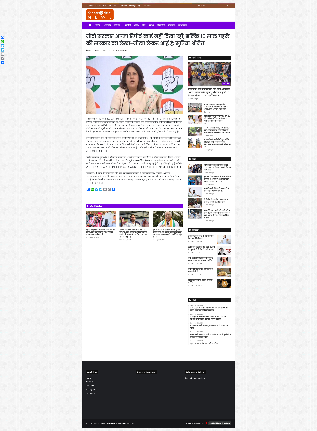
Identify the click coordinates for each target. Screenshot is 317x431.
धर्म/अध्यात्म (182, 25)
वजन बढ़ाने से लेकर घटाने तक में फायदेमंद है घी (200, 270)
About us (112, 5)
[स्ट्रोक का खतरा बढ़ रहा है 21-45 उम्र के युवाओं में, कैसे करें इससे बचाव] (224, 250)
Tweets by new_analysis (195, 378)
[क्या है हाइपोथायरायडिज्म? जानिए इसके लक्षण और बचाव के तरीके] (224, 261)
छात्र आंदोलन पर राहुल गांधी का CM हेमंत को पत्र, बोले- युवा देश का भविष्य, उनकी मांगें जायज (217, 118)
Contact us (147, 5)
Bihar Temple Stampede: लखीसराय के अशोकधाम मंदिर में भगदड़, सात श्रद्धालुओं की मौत (215, 106)
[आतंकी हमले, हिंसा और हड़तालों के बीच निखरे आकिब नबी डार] (195, 192)
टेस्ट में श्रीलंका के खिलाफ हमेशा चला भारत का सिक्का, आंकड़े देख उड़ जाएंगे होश (217, 167)
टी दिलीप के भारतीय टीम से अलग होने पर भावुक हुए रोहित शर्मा (216, 200)
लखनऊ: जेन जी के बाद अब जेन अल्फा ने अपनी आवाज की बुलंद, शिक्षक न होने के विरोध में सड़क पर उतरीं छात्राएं (209, 92)
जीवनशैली (161, 25)
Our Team (123, 5)
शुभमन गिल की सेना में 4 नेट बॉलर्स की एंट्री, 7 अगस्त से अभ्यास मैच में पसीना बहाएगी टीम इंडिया (217, 179)
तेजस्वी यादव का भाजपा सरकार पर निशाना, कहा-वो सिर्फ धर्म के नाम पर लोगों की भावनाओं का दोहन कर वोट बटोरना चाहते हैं (133, 233)
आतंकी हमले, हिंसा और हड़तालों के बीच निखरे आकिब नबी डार (216, 189)
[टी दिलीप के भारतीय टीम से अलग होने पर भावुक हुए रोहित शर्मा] (195, 203)
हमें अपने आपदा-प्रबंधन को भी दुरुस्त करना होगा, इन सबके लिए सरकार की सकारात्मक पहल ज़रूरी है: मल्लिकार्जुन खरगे (167, 233)
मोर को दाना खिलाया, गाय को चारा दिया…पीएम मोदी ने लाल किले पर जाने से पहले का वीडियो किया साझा (217, 130)
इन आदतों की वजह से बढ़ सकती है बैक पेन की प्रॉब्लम (200, 237)
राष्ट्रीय (98, 25)
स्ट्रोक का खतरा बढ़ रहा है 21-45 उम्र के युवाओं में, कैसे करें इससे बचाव (201, 248)
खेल (143, 25)
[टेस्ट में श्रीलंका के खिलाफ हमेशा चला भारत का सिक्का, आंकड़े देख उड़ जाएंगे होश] (195, 168)
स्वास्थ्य (151, 25)
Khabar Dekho (93, 50)
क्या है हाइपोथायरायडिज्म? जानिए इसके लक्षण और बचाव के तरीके (200, 259)
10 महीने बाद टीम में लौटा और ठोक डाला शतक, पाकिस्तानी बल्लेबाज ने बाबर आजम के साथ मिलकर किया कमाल (217, 214)
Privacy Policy (134, 5)
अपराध (136, 25)
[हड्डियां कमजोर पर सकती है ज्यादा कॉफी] (224, 283)
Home (88, 378)
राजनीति (128, 25)
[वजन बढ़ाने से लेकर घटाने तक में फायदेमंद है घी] (224, 272)
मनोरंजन (171, 25)
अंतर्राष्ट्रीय (107, 25)
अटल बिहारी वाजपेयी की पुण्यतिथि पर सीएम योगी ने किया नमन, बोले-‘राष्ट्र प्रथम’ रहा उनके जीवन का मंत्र (217, 143)
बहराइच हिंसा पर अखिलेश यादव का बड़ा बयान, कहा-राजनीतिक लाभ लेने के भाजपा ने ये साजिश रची (100, 232)
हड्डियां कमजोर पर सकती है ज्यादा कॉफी (200, 281)
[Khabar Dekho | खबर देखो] (100, 14)
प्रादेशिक (117, 25)
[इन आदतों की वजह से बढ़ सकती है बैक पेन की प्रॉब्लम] (224, 239)
